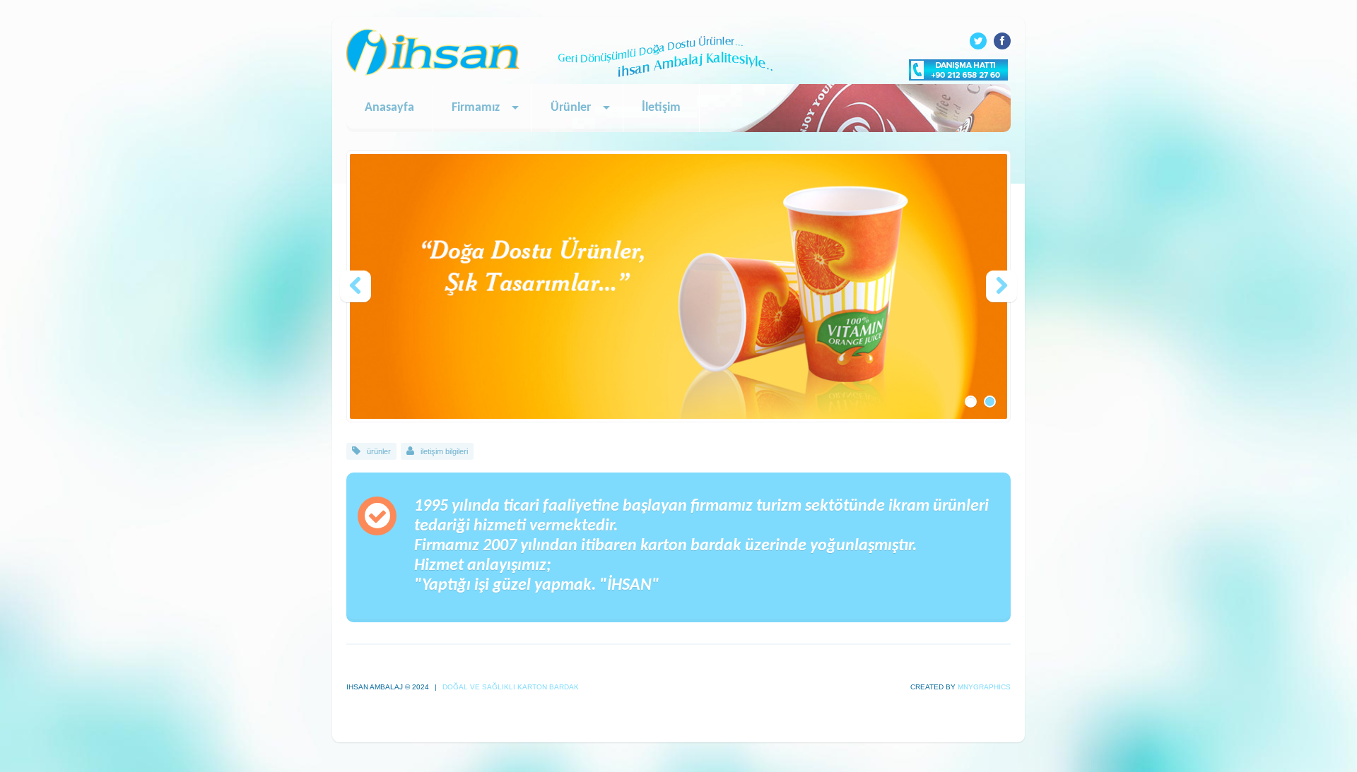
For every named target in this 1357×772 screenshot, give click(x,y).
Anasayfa (389, 107)
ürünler (379, 451)
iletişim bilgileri (444, 451)
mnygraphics (984, 687)
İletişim (661, 107)
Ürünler (571, 107)
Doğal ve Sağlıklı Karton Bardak (509, 687)
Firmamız (476, 107)
